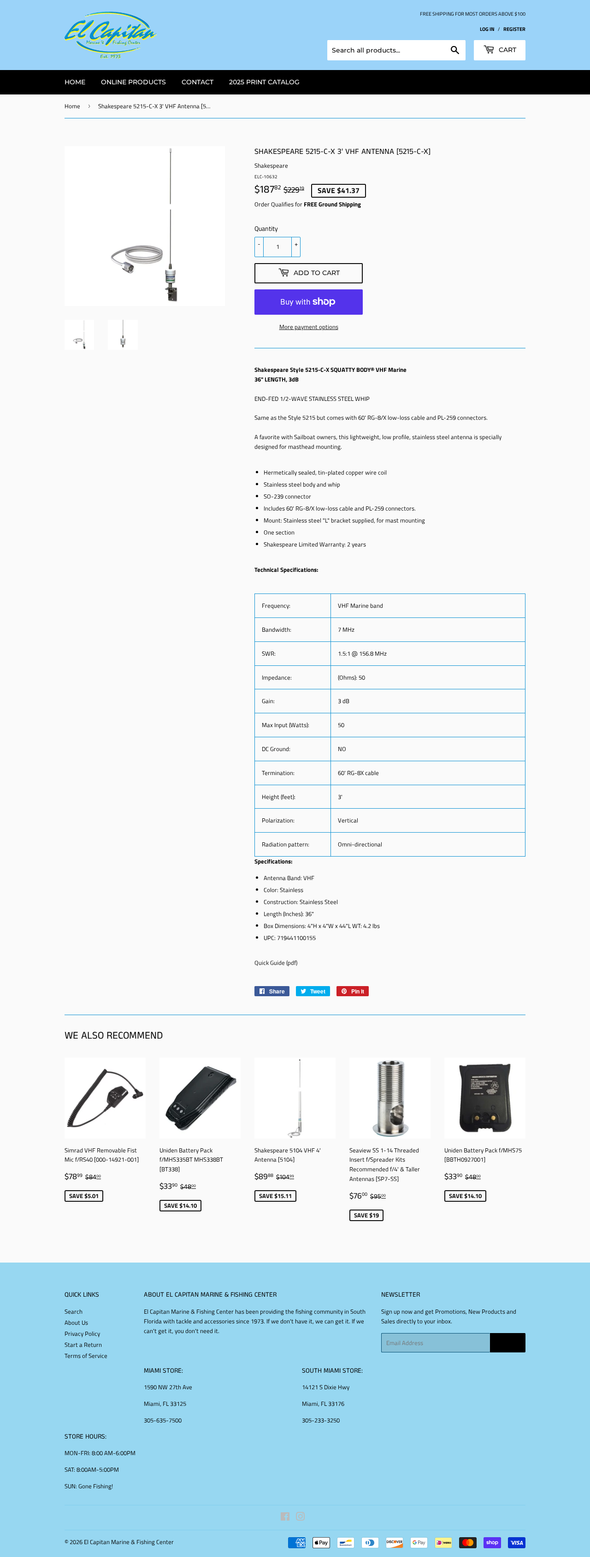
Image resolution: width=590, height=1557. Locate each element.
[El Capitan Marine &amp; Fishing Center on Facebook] (285, 1517)
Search (74, 1311)
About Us (76, 1322)
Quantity (266, 228)
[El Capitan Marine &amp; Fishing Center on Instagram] (300, 1517)
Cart (506, 50)
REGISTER (514, 29)
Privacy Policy (82, 1333)
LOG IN (487, 29)
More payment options (308, 326)
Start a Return (83, 1344)
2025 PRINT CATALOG (264, 82)
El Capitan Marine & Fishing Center (129, 1541)
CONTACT (197, 82)
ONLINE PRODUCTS (133, 82)
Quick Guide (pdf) (275, 962)
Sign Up (507, 1343)
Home (72, 106)
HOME (75, 82)
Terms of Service (86, 1355)
